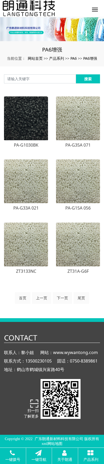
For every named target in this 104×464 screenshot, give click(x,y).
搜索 (88, 78)
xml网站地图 (52, 444)
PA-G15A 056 (78, 208)
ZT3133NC (26, 271)
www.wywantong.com (75, 352)
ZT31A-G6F (78, 271)
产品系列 (56, 58)
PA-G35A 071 (78, 145)
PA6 (73, 58)
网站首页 (35, 58)
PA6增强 (90, 58)
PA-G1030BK (26, 145)
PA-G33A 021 (26, 208)
